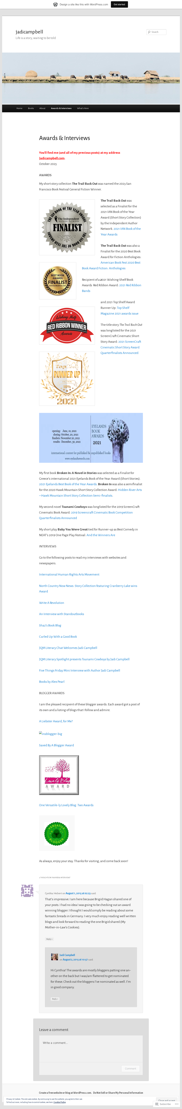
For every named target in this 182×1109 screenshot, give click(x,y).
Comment (130, 1068)
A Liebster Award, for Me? (56, 721)
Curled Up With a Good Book (58, 636)
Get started (119, 4)
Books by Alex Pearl (52, 681)
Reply (49, 939)
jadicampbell (29, 32)
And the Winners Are (101, 535)
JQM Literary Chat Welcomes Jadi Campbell (68, 648)
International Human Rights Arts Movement (69, 574)
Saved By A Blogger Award (56, 745)
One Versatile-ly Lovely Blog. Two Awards (66, 805)
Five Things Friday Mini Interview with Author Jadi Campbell (79, 670)
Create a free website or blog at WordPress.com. (65, 1093)
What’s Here (83, 108)
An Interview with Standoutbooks (61, 614)
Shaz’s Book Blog (50, 625)
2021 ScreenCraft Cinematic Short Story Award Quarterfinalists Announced (121, 347)
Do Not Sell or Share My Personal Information (118, 1093)
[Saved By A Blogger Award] (50, 734)
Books (31, 108)
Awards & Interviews (61, 108)
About (42, 108)
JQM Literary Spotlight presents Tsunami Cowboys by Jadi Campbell (84, 659)
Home (19, 108)
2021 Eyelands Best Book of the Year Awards (68, 484)
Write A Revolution (51, 603)
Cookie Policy (59, 1102)
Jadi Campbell (67, 955)
